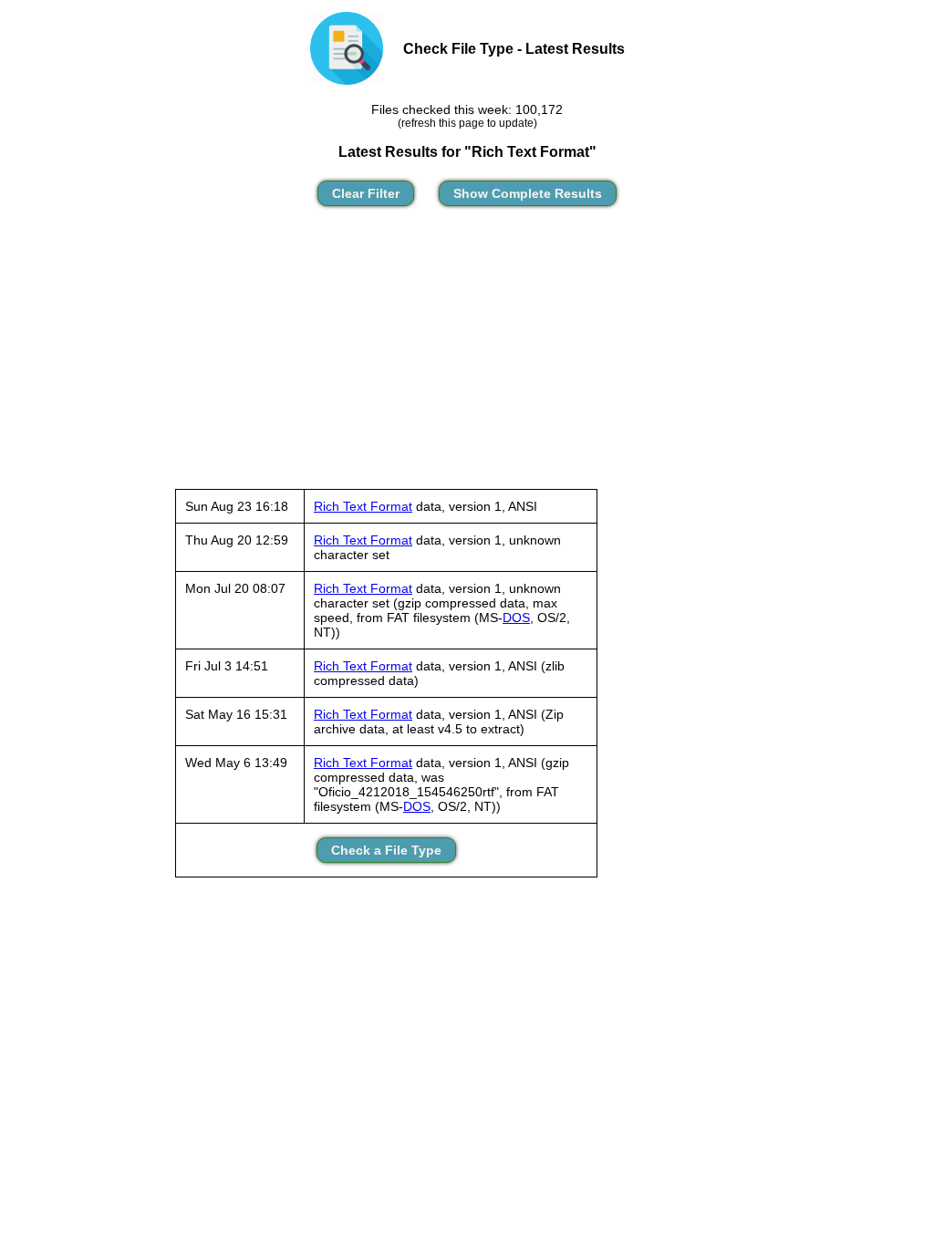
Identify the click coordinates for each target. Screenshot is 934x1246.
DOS (516, 617)
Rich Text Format (363, 506)
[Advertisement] (467, 355)
